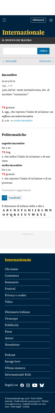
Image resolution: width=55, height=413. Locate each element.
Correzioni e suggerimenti (16, 190)
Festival (10, 288)
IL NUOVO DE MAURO (17, 40)
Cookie (26, 407)
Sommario (12, 282)
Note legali (16, 407)
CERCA (43, 51)
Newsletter (12, 344)
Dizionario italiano (17, 312)
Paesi (8, 331)
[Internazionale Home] (19, 259)
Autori (9, 338)
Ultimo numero (15, 368)
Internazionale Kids (18, 374)
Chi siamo (11, 269)
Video (9, 302)
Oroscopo (11, 318)
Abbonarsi (38, 20)
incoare (11, 61)
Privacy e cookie (15, 295)
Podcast (10, 355)
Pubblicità (11, 325)
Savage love (12, 361)
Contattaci (12, 275)
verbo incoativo (23, 120)
